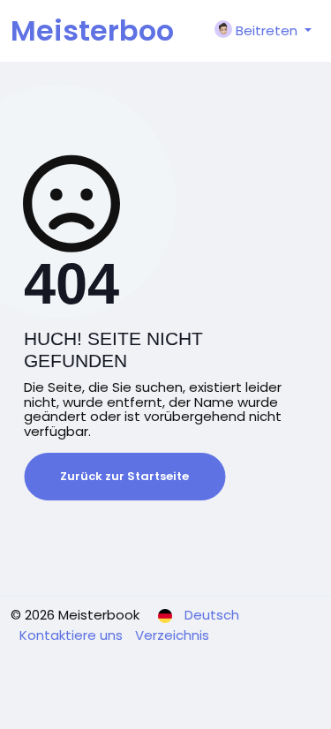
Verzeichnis (172, 635)
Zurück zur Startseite (124, 476)
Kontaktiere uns (72, 635)
